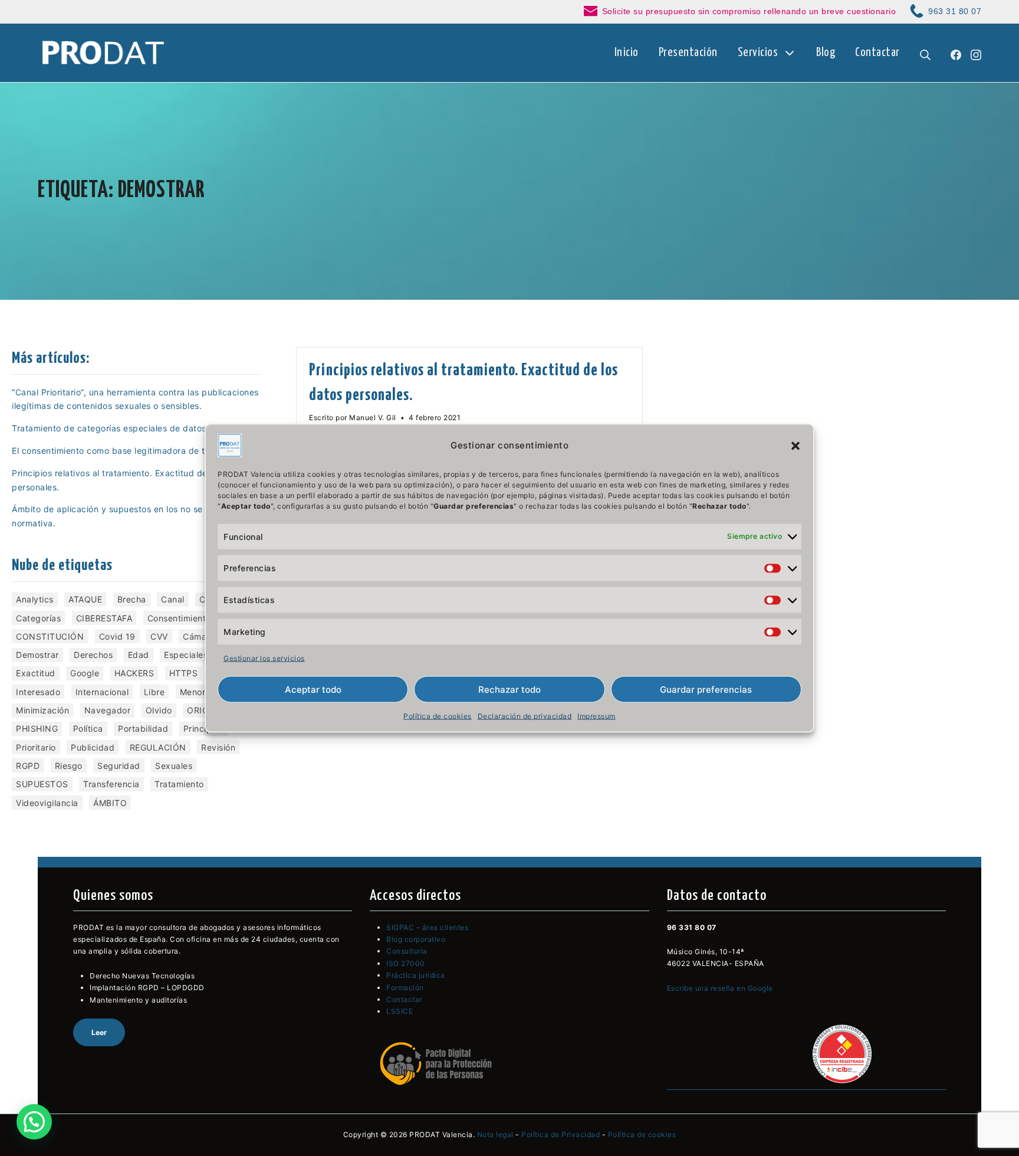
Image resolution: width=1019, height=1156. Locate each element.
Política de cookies (437, 716)
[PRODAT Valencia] (104, 53)
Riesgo (69, 766)
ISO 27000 (405, 963)
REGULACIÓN (158, 747)
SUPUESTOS (42, 784)
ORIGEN (203, 710)
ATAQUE (85, 599)
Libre (154, 692)
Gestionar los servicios (264, 657)
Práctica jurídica (415, 975)
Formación (405, 987)
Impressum (596, 716)
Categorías (38, 618)
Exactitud (35, 673)
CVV (159, 636)
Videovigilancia (47, 803)
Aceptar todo (313, 689)
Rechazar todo (509, 689)
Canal (173, 599)
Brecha (131, 599)
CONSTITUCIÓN (50, 636)
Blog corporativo (415, 939)
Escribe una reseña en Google (720, 988)
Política (88, 728)
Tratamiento (179, 784)
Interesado (38, 692)
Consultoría (407, 951)
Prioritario (36, 747)
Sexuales (173, 766)
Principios (203, 728)
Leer (99, 1032)
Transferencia (111, 784)
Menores (197, 692)
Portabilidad (143, 728)
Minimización (42, 710)
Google (84, 673)
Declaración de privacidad (525, 716)
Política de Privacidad (560, 1134)
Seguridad (118, 766)
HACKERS (134, 673)
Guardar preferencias (706, 689)
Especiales (186, 655)
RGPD (28, 766)
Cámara (199, 636)
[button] (795, 445)
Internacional (102, 692)
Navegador (107, 710)
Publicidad (92, 747)
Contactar (404, 999)
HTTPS (183, 673)
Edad (138, 655)
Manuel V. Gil (372, 417)
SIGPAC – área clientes (427, 927)
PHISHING (37, 728)
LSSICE (399, 1011)
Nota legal (495, 1134)
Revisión (218, 747)
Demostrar (37, 655)
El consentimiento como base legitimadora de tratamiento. (132, 451)
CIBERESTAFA (104, 618)
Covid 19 (117, 636)
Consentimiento (179, 618)
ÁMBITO (110, 803)
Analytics (35, 599)
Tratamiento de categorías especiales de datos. (110, 428)
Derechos (93, 655)
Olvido (159, 710)
